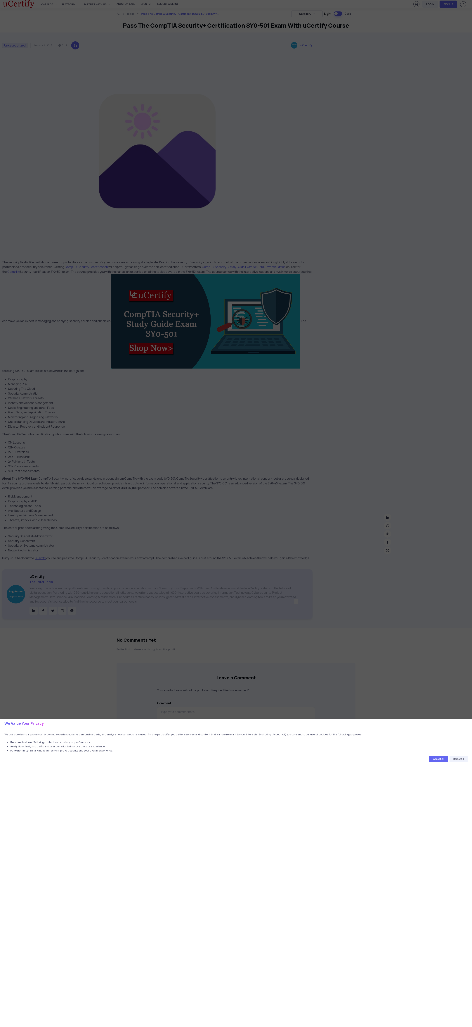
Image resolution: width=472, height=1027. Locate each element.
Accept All (438, 759)
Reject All (458, 759)
